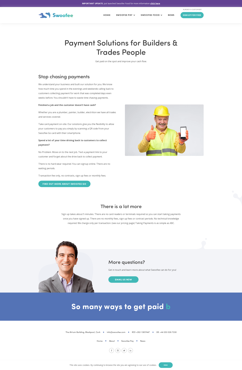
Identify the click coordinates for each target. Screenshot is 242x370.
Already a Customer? (192, 9)
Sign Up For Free (192, 15)
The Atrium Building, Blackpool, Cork (83, 332)
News (171, 14)
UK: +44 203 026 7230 (166, 332)
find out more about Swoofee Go (64, 183)
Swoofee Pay (127, 340)
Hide (166, 365)
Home (106, 14)
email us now (123, 279)
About (112, 340)
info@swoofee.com (116, 332)
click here (155, 3)
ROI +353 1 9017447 (141, 332)
